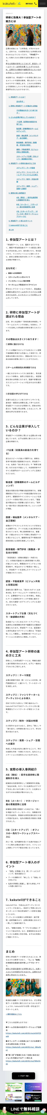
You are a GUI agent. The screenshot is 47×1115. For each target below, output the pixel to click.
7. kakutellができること (18, 225)
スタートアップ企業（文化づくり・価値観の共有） (27, 157)
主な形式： (20, 101)
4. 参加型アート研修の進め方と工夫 (22, 163)
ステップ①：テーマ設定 (25, 168)
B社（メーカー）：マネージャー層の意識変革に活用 (27, 205)
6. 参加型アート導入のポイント (20, 221)
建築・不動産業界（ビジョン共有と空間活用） (27, 150)
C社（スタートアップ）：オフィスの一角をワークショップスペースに (27, 214)
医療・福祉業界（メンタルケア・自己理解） (27, 136)
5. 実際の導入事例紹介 (17, 193)
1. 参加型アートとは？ (17, 97)
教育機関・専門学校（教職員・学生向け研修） (26, 143)
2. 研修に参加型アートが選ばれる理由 (23, 106)
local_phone (35, 3)
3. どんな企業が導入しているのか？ (22, 117)
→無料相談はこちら (14, 1014)
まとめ (11, 229)
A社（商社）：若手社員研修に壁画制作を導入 (27, 198)
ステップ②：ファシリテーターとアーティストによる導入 (27, 173)
